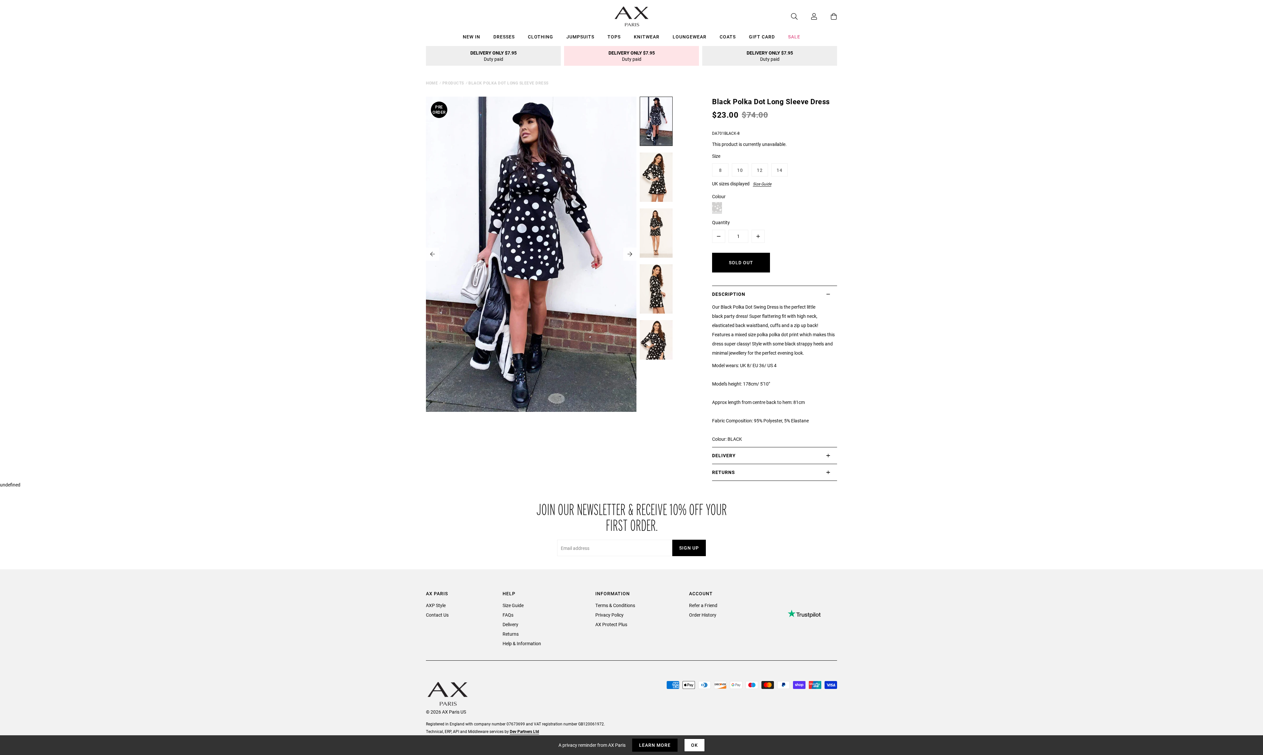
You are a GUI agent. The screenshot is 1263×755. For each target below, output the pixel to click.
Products (453, 82)
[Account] (807, 16)
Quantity (721, 222)
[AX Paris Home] (632, 16)
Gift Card (762, 37)
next (629, 254)
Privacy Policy (609, 615)
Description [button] (728, 294)
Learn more (655, 745)
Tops (614, 37)
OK (694, 745)
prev (432, 254)
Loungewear (689, 37)
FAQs (508, 615)
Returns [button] (723, 472)
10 (740, 170)
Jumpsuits (580, 37)
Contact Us (437, 615)
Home (432, 82)
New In (471, 37)
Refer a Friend (703, 605)
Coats (728, 37)
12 (760, 170)
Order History (702, 615)
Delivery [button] (724, 455)
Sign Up (689, 548)
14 (779, 170)
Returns (511, 634)
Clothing (540, 37)
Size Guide (762, 183)
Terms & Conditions (615, 605)
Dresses (504, 37)
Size (716, 156)
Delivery (510, 624)
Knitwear (646, 37)
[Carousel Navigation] (531, 254)
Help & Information (522, 643)
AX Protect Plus (611, 624)
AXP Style (436, 605)
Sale (794, 37)
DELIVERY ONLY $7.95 (493, 56)
